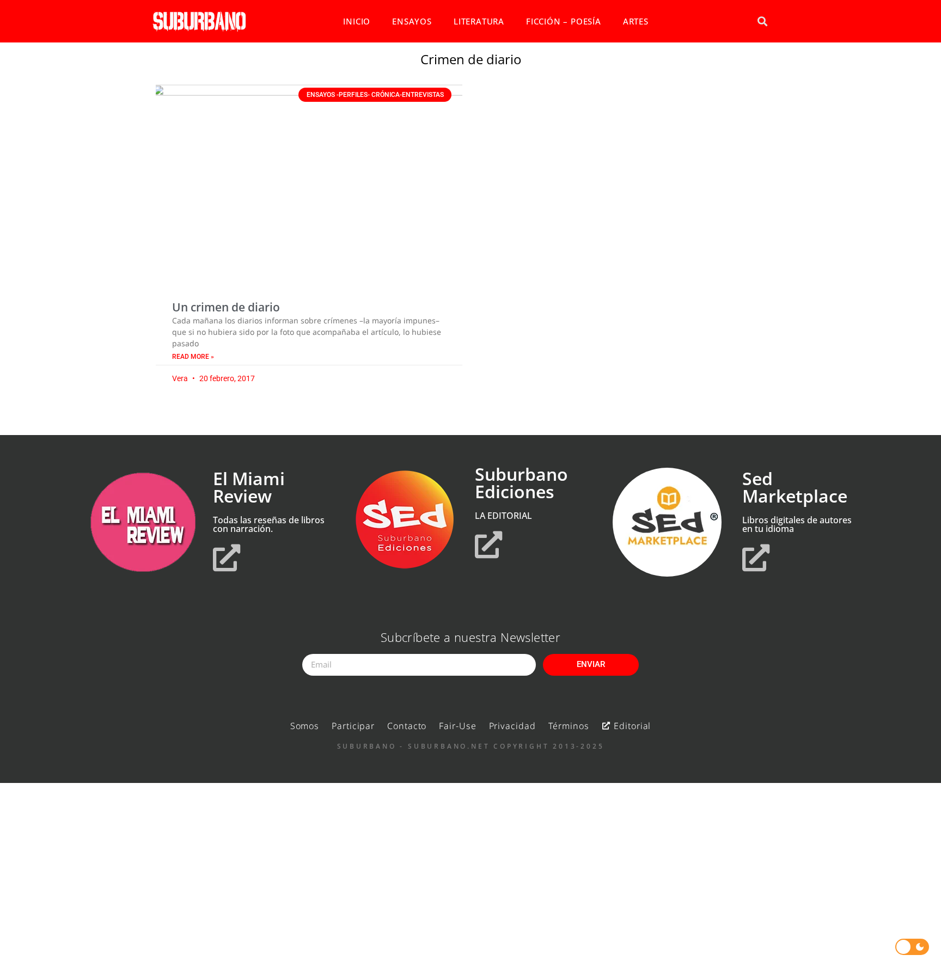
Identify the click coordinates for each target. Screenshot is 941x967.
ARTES (636, 21)
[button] (762, 21)
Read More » (193, 356)
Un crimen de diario (226, 307)
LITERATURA (479, 21)
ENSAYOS (412, 21)
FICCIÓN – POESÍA (563, 21)
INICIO (356, 21)
